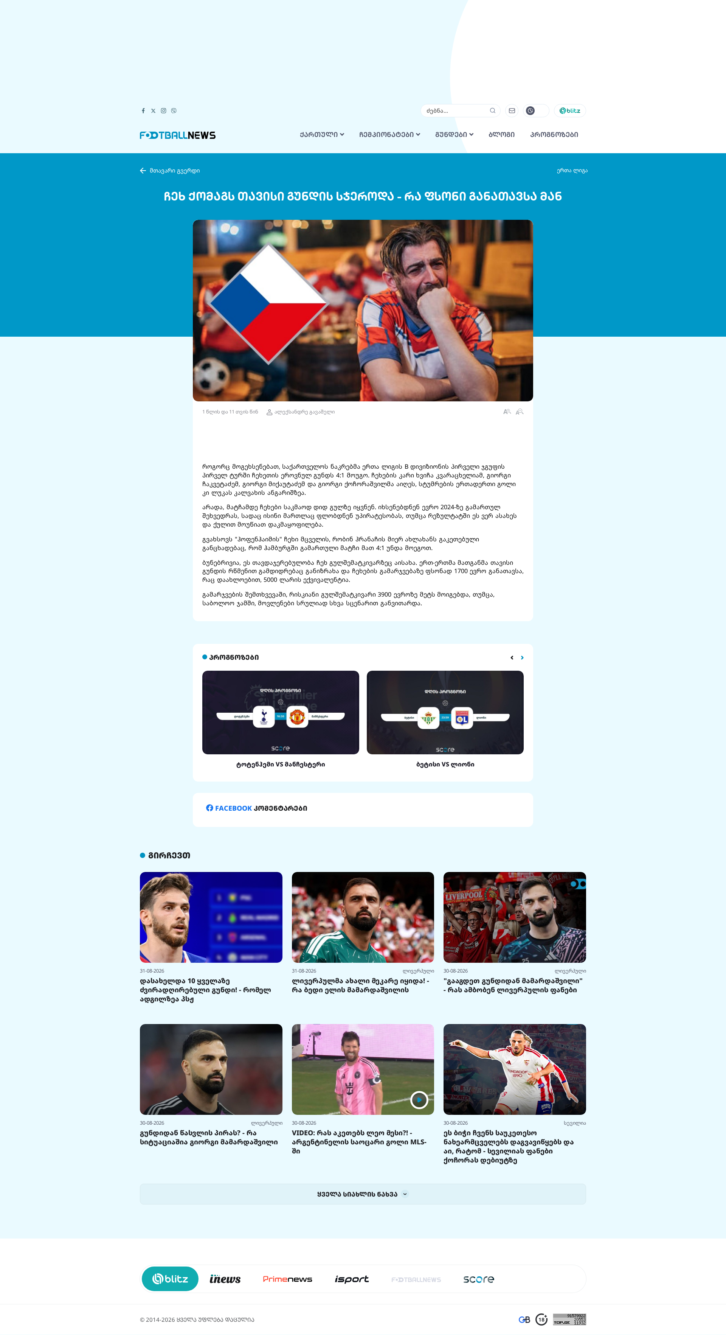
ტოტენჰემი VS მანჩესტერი (280, 764)
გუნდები (452, 135)
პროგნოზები (554, 135)
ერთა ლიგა (572, 170)
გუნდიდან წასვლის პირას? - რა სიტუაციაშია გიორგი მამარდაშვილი (209, 1137)
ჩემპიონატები (387, 135)
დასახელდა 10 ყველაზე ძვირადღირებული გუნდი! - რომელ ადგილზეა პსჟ (205, 989)
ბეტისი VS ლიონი (445, 764)
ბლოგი (502, 135)
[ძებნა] (493, 110)
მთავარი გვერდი (175, 170)
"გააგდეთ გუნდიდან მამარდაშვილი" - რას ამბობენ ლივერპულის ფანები (513, 985)
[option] (281, 719)
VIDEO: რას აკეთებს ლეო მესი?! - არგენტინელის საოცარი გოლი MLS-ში (359, 1141)
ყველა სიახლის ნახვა (358, 1194)
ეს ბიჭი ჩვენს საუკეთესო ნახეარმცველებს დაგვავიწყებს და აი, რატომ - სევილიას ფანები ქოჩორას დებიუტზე (509, 1146)
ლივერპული (418, 970)
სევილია (575, 1122)
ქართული (320, 135)
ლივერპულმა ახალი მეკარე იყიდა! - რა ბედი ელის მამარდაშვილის (360, 985)
